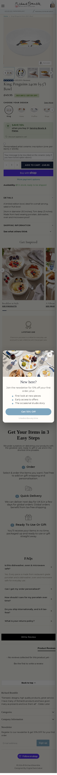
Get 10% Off (28, 411)
